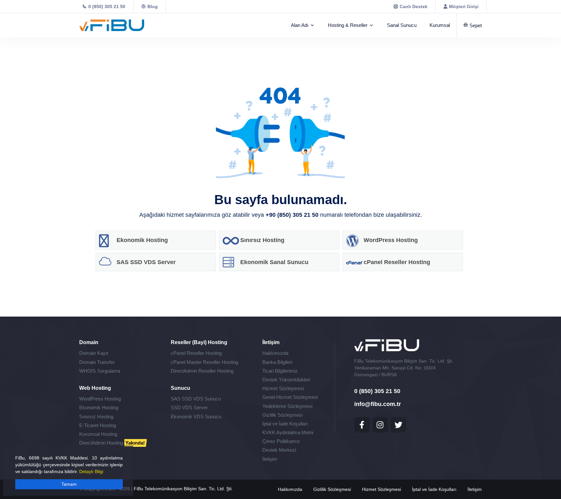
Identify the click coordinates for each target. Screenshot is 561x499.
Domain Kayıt (93, 353)
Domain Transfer (97, 362)
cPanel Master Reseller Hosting (204, 362)
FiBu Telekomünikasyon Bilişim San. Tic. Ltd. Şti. (183, 488)
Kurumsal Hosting (98, 434)
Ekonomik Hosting (98, 407)
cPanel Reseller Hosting (196, 353)
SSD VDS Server (189, 407)
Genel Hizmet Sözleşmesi (290, 397)
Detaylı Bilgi (91, 471)
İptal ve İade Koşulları (285, 423)
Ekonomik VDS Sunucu (196, 416)
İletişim (269, 459)
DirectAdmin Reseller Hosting (202, 371)
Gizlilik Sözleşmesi (282, 415)
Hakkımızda (275, 353)
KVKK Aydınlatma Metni (287, 432)
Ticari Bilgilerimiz (280, 371)
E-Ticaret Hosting (97, 425)
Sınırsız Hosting (96, 416)
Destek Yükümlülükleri (286, 379)
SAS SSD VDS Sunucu (196, 398)
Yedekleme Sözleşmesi (287, 406)
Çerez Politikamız (281, 441)
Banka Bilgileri (277, 362)
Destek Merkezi (279, 450)
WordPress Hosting (100, 398)
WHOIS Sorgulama (99, 371)
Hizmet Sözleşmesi (283, 388)
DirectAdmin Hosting (112, 443)
